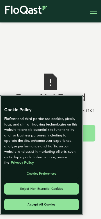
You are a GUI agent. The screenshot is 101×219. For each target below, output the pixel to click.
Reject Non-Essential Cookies (41, 188)
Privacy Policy (22, 162)
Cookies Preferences (41, 173)
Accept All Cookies (41, 204)
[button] (91, 11)
